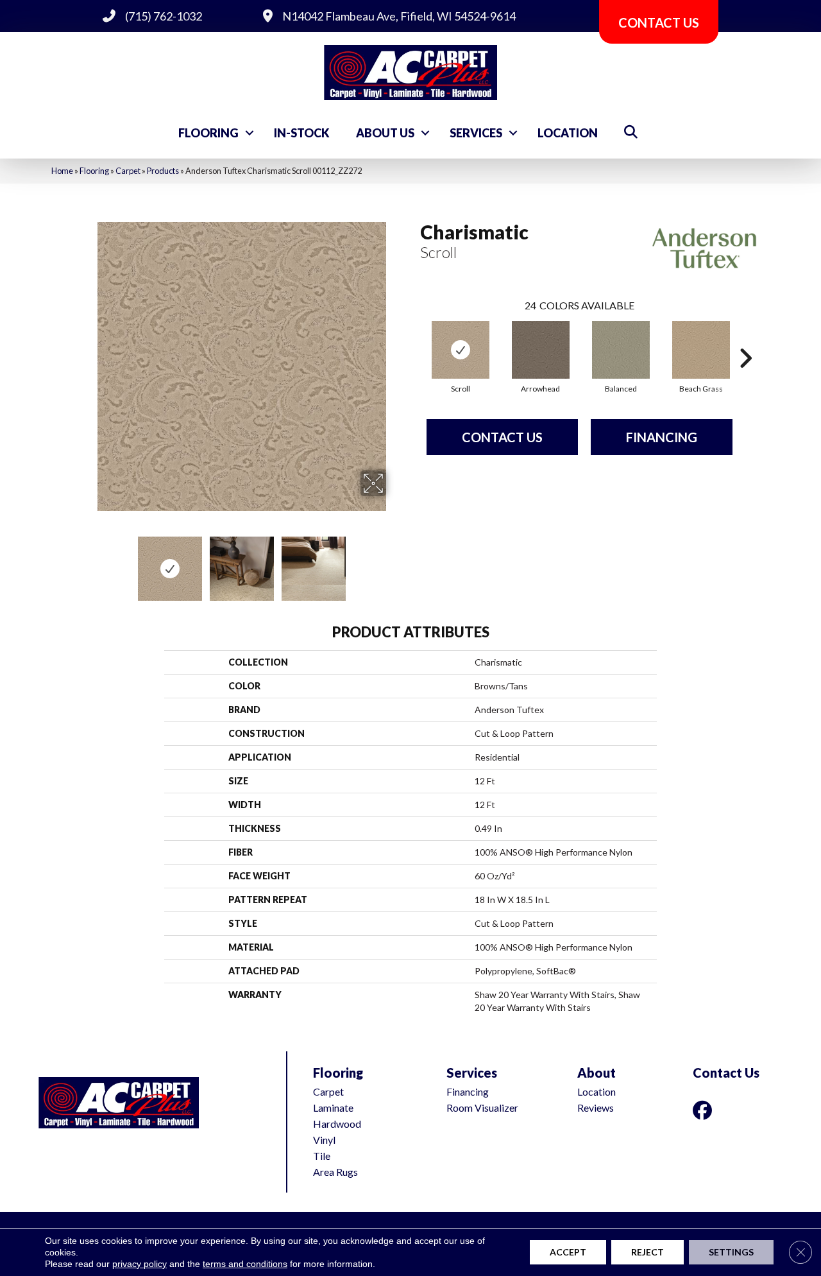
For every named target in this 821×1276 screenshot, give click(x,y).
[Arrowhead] (541, 350)
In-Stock (302, 133)
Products (163, 171)
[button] (249, 133)
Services (476, 133)
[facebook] (705, 1110)
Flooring (208, 133)
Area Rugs (335, 1172)
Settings (731, 1251)
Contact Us (502, 437)
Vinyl (324, 1140)
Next (394, 562)
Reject (647, 1251)
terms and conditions (245, 1264)
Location (567, 133)
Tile (321, 1156)
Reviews (595, 1107)
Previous (88, 562)
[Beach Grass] (701, 350)
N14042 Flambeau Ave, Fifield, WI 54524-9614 (399, 16)
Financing (661, 437)
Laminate (333, 1107)
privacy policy (139, 1264)
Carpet (127, 171)
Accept (568, 1251)
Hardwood (337, 1123)
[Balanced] (621, 350)
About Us (385, 133)
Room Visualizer (482, 1107)
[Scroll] (460, 350)
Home (62, 171)
